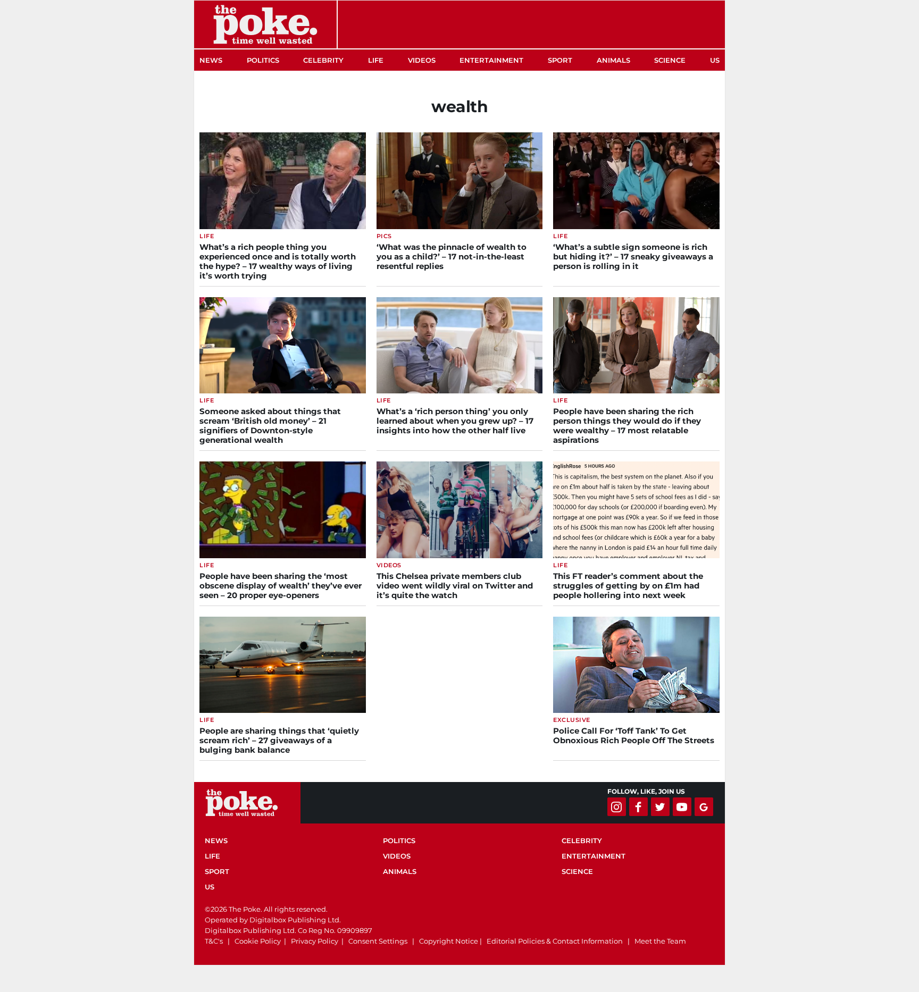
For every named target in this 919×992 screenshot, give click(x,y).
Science (670, 60)
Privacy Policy (314, 941)
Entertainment (491, 60)
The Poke (265, 24)
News (210, 60)
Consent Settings (377, 941)
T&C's (214, 941)
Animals (613, 60)
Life (375, 60)
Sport (560, 60)
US (715, 60)
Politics (263, 60)
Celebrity (323, 60)
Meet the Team (660, 941)
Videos (422, 60)
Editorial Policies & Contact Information (555, 941)
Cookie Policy (258, 941)
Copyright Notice (448, 941)
